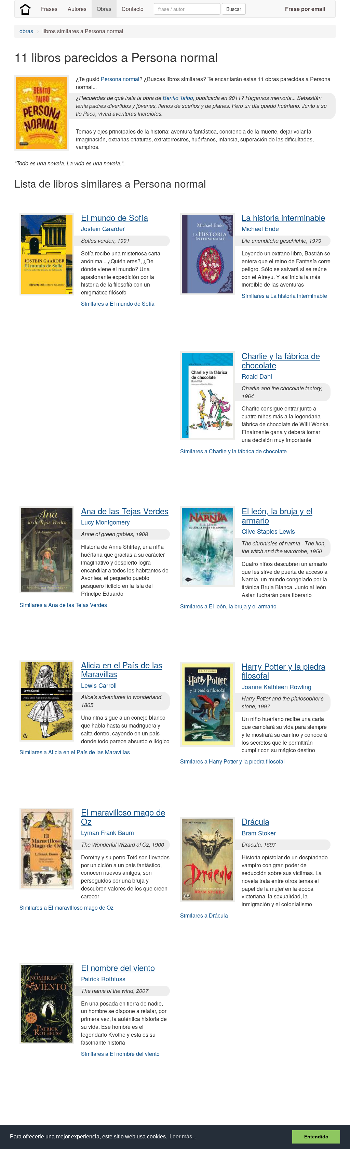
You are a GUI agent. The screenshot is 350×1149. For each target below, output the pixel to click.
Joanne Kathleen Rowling (276, 686)
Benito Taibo (178, 98)
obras (26, 31)
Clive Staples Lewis (268, 531)
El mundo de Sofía (114, 217)
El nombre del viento (118, 967)
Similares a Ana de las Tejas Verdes (63, 605)
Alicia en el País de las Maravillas (121, 669)
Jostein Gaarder (103, 228)
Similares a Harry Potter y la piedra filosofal (232, 761)
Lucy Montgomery (105, 521)
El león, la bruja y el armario (277, 515)
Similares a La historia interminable (284, 296)
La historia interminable (283, 217)
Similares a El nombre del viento (120, 1054)
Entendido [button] (316, 1136)
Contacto (133, 9)
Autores (77, 9)
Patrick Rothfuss (103, 978)
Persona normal (120, 79)
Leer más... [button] (183, 1136)
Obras (104, 9)
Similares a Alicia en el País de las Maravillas (74, 752)
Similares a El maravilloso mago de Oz (66, 907)
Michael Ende (260, 228)
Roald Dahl (257, 375)
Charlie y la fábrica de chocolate (281, 360)
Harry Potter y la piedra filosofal (283, 670)
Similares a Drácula (204, 915)
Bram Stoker (259, 832)
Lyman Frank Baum (107, 832)
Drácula (255, 821)
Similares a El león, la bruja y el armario (228, 606)
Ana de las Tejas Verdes (125, 511)
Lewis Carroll (99, 685)
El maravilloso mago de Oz (123, 816)
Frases (49, 9)
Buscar (233, 8)
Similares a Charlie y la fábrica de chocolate (233, 451)
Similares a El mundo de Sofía (117, 303)
